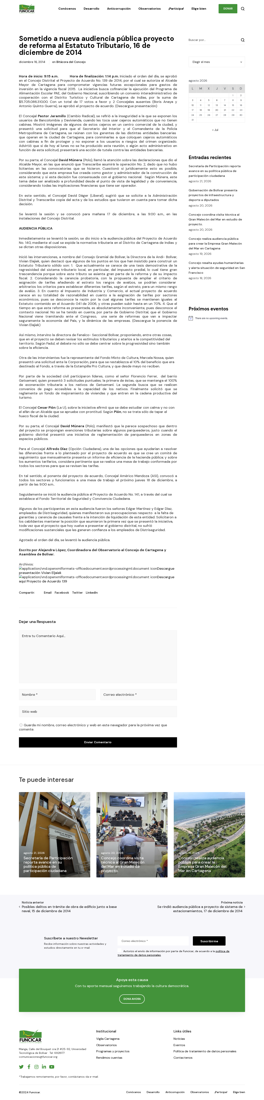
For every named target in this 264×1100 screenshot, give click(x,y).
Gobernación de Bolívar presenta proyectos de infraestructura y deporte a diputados (213, 195)
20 (216, 110)
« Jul (215, 130)
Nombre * (30, 694)
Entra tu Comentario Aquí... (43, 636)
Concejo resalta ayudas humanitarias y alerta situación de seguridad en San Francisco (217, 268)
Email (48, 593)
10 (193, 105)
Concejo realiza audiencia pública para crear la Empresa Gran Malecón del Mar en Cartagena (215, 243)
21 (225, 110)
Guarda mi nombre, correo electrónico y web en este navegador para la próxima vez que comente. (93, 727)
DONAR (227, 8)
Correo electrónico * (120, 694)
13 (217, 105)
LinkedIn (92, 593)
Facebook (62, 593)
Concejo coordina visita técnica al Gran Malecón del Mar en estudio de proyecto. (215, 219)
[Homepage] (30, 1036)
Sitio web (29, 711)
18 (201, 110)
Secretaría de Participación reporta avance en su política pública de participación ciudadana (215, 171)
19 (209, 110)
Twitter (77, 593)
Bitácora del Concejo (71, 62)
